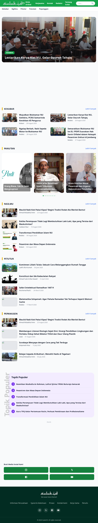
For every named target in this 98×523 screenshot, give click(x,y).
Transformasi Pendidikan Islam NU (35, 232)
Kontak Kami (62, 503)
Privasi (51, 503)
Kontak (50, 3)
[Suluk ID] (12, 3)
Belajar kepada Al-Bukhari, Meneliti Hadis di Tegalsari (44, 354)
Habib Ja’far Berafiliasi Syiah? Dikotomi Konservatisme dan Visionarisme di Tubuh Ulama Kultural (47, 189)
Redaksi (59, 3)
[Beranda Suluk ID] (49, 493)
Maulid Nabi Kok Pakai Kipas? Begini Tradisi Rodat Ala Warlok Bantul (52, 210)
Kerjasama (39, 3)
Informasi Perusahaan (19, 503)
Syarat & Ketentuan (38, 503)
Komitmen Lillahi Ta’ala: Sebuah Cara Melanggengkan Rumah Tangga (52, 264)
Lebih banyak (90, 109)
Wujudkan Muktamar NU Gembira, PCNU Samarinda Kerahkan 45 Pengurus (32, 118)
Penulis (85, 503)
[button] (45, 60)
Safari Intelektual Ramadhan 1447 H (36, 287)
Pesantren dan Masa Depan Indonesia (37, 244)
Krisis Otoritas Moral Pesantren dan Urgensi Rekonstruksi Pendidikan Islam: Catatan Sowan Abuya (80, 189)
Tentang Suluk (68, 3)
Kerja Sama (74, 503)
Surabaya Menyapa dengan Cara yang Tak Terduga (43, 342)
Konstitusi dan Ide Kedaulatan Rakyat (37, 276)
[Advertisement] (49, 84)
